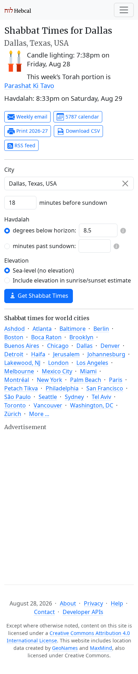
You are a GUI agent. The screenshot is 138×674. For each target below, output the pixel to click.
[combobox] (69, 183)
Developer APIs (83, 612)
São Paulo (17, 397)
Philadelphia (62, 388)
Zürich (12, 414)
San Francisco (104, 388)
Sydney (74, 397)
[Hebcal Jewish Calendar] (17, 10)
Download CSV (82, 130)
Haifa (38, 354)
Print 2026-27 (31, 130)
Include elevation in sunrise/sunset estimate (72, 280)
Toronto (15, 405)
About (68, 603)
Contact (44, 612)
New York (49, 380)
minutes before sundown (73, 203)
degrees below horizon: (44, 230)
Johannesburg (106, 354)
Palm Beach (85, 380)
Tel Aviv (101, 397)
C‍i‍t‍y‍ (9, 170)
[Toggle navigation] (124, 10)
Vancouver (48, 405)
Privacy (93, 603)
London (58, 363)
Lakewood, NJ (22, 363)
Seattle (48, 397)
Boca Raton (46, 337)
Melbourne (19, 371)
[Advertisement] (69, 501)
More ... (39, 414)
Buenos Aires (21, 346)
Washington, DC (91, 405)
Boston (13, 337)
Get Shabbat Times (42, 296)
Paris (115, 380)
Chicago (58, 346)
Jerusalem (66, 354)
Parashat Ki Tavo (29, 85)
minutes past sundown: (44, 246)
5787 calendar (81, 116)
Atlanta (42, 329)
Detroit (13, 354)
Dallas (84, 346)
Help (117, 603)
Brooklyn (81, 337)
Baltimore (72, 329)
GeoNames (65, 648)
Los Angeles (92, 363)
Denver (110, 346)
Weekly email (31, 116)
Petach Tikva (21, 388)
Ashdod (14, 329)
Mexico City (57, 371)
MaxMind (101, 648)
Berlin (101, 329)
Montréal (16, 380)
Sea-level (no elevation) (43, 270)
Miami (88, 371)
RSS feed (24, 145)
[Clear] (125, 183)
